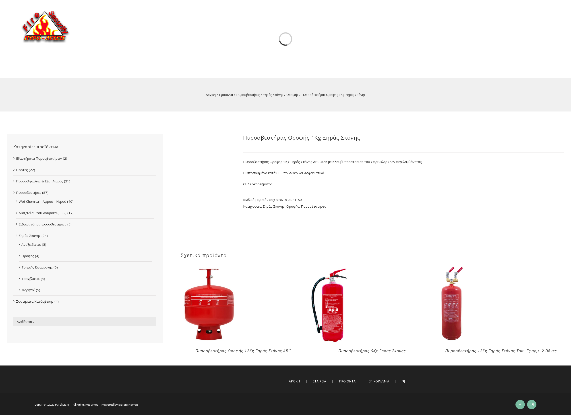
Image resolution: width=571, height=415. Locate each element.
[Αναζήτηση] (543, 15)
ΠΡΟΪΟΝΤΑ (347, 381)
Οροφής (292, 206)
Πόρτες (22, 169)
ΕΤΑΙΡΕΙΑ (319, 381)
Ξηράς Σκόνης (274, 206)
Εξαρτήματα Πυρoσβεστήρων (39, 158)
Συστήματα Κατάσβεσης (35, 301)
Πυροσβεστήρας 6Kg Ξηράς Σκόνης (372, 350)
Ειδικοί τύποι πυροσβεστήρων (42, 224)
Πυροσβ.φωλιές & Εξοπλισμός (39, 181)
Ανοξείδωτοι (31, 244)
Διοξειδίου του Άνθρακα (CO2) (42, 213)
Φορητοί (28, 290)
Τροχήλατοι (30, 278)
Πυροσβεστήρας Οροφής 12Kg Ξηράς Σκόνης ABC (243, 350)
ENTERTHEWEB (128, 405)
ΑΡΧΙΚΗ (294, 381)
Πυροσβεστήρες (313, 206)
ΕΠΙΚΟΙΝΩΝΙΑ (378, 381)
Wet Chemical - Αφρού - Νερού (42, 201)
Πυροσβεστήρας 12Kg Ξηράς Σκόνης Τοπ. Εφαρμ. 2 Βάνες (501, 350)
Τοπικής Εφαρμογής (37, 267)
